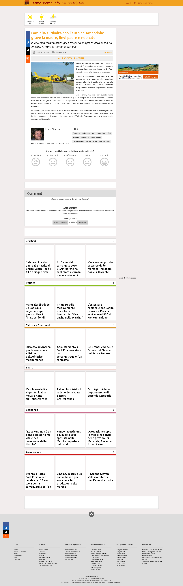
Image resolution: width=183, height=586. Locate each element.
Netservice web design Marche (152, 550)
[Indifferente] (70, 162)
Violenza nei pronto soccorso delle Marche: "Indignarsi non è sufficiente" (100, 267)
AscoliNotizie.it (69, 559)
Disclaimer (95, 582)
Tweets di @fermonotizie (127, 278)
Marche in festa (96, 550)
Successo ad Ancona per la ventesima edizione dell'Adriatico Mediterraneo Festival (38, 355)
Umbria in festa (96, 567)
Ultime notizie (43, 550)
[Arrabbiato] (36, 162)
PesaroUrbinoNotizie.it (72, 552)
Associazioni (18, 555)
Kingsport (120, 559)
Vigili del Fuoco (104, 141)
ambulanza (86, 133)
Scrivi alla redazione (45, 565)
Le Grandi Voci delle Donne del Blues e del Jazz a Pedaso (100, 350)
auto (93, 133)
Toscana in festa (96, 565)
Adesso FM (30, 22)
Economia (17, 559)
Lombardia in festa (97, 559)
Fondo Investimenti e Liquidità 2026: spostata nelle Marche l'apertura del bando (69, 438)
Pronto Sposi (121, 563)
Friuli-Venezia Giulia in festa (100, 555)
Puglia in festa (95, 563)
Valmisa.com (121, 553)
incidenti (76, 137)
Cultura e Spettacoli (20, 552)
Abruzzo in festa (96, 552)
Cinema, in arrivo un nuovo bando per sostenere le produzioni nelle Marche (69, 480)
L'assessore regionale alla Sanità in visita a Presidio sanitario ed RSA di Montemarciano (101, 311)
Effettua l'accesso (60, 222)
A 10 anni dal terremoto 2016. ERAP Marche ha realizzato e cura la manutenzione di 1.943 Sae (69, 270)
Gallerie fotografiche (45, 561)
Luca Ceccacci (54, 129)
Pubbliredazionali (44, 557)
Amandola (76, 133)
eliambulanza (102, 133)
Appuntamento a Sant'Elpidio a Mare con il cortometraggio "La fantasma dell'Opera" (69, 355)
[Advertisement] (138, 45)
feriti (109, 133)
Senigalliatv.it (121, 552)
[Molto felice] (104, 162)
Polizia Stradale (91, 141)
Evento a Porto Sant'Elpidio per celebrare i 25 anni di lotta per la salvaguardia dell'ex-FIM (39, 481)
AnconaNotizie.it (70, 553)
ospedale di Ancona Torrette (91, 137)
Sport (15, 557)
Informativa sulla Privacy (114, 582)
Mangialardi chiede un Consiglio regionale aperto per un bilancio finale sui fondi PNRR (38, 312)
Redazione (42, 553)
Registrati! (82, 222)
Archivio (42, 552)
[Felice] (87, 162)
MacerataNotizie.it (71, 555)
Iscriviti (41, 555)
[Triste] (53, 162)
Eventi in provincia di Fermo (48, 563)
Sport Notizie (121, 561)
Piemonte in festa (96, 561)
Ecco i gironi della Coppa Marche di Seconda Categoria (99, 392)
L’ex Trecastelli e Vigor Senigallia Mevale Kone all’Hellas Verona (36, 394)
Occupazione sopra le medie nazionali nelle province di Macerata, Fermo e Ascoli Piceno (100, 438)
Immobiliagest (121, 565)
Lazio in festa (95, 557)
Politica (16, 553)
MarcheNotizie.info (71, 550)
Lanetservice (75, 582)
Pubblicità (102, 582)
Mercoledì (53, 22)
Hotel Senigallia (147, 555)
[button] (128, 3)
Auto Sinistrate (121, 557)
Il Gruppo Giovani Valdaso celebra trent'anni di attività (100, 477)
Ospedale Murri (78, 141)
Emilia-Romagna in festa (99, 553)
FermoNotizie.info (70, 557)
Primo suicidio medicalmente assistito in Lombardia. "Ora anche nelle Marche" (70, 311)
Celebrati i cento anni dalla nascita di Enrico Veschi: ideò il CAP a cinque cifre (38, 267)
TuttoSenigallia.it (122, 555)
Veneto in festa (95, 569)
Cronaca (108, 52)
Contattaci (42, 559)
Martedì (41, 22)
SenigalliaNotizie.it (122, 550)
